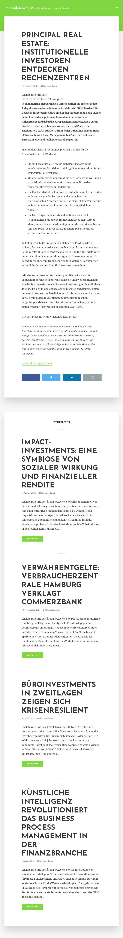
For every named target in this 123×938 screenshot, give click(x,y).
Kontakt (75, 8)
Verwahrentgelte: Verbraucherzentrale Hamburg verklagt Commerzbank (60, 585)
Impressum (89, 8)
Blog (63, 8)
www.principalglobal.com (37, 363)
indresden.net (16, 8)
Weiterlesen (32, 538)
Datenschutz (105, 8)
